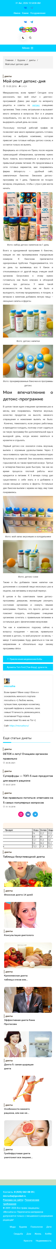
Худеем (23, 1227)
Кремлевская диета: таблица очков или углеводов (16, 978)
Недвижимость (44, 1240)
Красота (28, 1240)
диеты (8, 76)
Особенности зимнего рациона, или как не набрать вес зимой (17, 1111)
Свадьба (18, 1233)
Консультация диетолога (19, 935)
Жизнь (38, 1233)
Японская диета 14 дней (18, 894)
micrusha (9, 686)
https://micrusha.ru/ (19, 725)
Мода (13, 1227)
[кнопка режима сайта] (23, 37)
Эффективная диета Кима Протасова (19, 1022)
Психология (36, 1227)
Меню (26, 47)
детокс (36, 105)
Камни (25, 13)
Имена (17, 13)
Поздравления (37, 13)
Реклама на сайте (13, 1200)
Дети (49, 1227)
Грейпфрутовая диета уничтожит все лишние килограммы (17, 1156)
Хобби (48, 1233)
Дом (28, 1233)
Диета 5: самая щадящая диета (18, 1066)
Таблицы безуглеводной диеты (24, 856)
